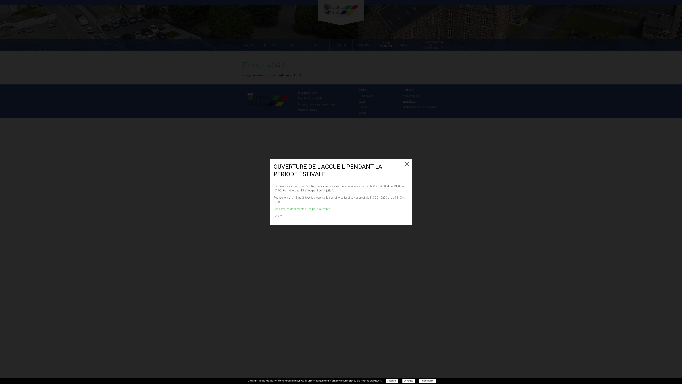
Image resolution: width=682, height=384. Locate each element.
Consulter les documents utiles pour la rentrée (302, 209)
